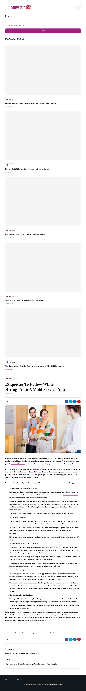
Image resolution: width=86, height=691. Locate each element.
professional (37, 633)
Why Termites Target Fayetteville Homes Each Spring (24, 300)
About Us (18, 679)
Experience (25, 633)
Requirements (63, 633)
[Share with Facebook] (66, 401)
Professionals (50, 633)
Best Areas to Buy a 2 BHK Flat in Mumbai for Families (25, 235)
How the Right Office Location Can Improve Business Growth (27, 169)
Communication (12, 633)
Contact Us (8, 679)
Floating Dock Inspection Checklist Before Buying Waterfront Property (30, 103)
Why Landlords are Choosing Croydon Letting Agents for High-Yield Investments (34, 366)
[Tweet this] (71, 401)
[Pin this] (79, 401)
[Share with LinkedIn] (75, 401)
